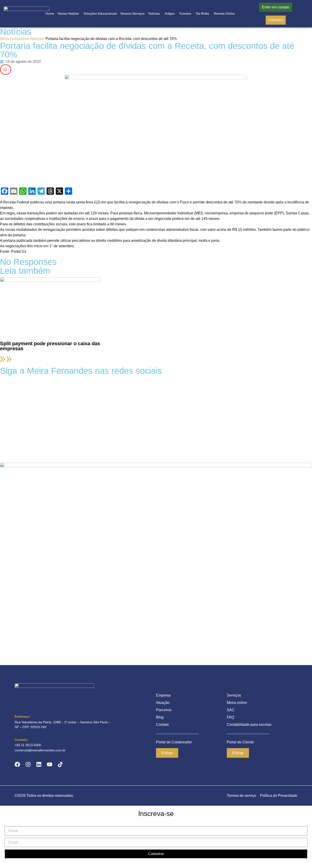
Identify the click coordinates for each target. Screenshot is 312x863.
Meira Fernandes (14, 39)
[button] (5, 69)
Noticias (37, 39)
